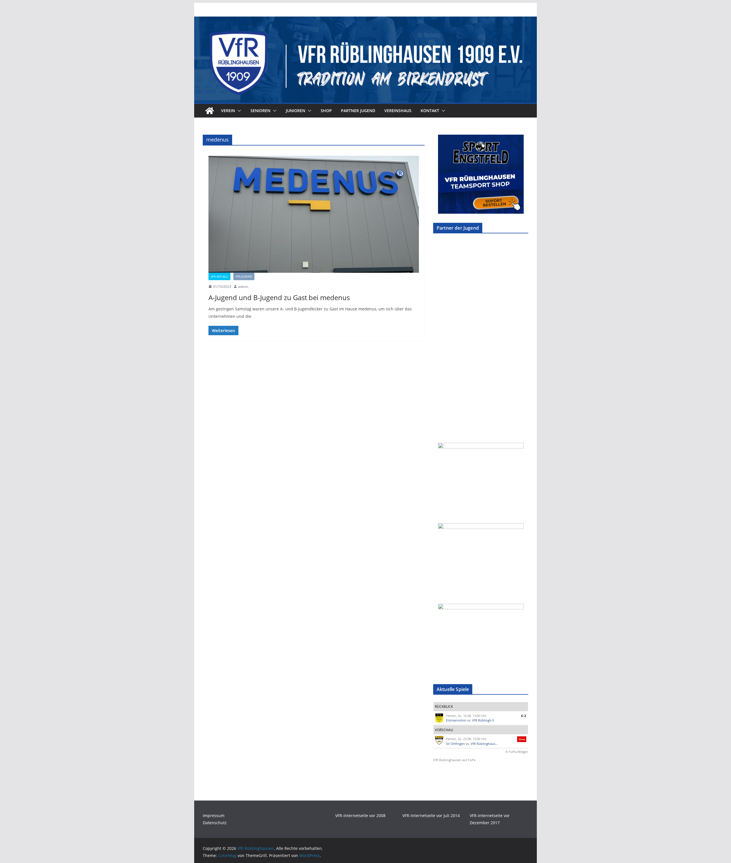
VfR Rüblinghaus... (484, 743)
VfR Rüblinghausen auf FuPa (454, 760)
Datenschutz (215, 822)
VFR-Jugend (244, 276)
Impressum (213, 815)
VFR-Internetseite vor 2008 (360, 815)
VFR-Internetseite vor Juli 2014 (431, 815)
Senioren (260, 110)
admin (243, 286)
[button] (238, 111)
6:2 (523, 716)
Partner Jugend (358, 110)
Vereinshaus (397, 110)
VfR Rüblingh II (483, 720)
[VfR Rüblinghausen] (365, 20)
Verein (228, 110)
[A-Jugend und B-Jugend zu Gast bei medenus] (313, 214)
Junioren (295, 110)
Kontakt (430, 110)
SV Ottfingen (455, 743)
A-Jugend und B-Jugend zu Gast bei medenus (279, 297)
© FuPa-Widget (516, 751)
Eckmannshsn (456, 720)
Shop (326, 110)
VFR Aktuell (219, 276)
